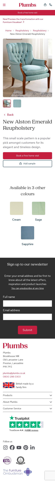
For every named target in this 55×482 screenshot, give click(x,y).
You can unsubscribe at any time (27, 288)
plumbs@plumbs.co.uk (14, 373)
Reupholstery (22, 30)
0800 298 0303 (12, 376)
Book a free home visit (27, 12)
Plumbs (27, 5)
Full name (9, 297)
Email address (11, 310)
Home (8, 30)
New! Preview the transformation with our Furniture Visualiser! (23, 20)
